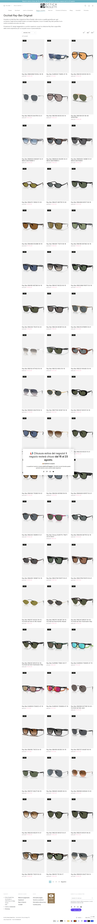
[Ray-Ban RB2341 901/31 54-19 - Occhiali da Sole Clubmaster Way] (33, 645)
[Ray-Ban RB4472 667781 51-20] (58, 184)
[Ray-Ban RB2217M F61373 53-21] (82, 560)
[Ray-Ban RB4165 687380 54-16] (33, 267)
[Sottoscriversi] (92, 898)
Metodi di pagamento (24, 897)
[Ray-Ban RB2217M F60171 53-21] (58, 560)
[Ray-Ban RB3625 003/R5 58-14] (58, 773)
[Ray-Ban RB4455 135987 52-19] (33, 560)
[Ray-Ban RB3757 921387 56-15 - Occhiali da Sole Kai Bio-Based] (58, 601)
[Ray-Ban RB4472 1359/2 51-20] (33, 184)
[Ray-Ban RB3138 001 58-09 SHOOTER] (82, 97)
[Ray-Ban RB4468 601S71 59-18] (82, 184)
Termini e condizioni (38, 900)
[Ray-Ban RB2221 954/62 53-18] (82, 350)
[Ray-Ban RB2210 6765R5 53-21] (82, 309)
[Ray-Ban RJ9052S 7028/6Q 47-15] (58, 688)
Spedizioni (21, 900)
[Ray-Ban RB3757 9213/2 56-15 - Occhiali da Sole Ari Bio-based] (33, 601)
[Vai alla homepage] (48, 5)
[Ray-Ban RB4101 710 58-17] (58, 856)
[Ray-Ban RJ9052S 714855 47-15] (58, 56)
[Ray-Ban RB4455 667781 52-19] (82, 517)
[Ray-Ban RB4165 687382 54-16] (82, 226)
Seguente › (64, 881)
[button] (85, 5)
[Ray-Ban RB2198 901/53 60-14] (58, 97)
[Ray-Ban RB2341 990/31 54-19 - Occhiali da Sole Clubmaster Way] (82, 601)
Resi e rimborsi (22, 902)
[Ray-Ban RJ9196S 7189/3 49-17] (58, 645)
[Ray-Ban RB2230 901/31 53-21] (58, 814)
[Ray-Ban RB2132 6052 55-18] (58, 350)
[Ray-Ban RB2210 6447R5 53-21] (33, 97)
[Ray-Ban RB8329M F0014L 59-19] (33, 56)
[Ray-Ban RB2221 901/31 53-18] (82, 392)
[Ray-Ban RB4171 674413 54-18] (58, 433)
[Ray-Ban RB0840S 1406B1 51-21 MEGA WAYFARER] (82, 141)
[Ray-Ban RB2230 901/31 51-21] (82, 433)
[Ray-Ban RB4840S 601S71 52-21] (82, 475)
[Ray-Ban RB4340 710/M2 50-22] (33, 475)
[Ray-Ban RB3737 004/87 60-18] (82, 731)
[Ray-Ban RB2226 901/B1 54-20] (58, 309)
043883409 (12, 906)
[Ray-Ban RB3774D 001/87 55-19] (58, 392)
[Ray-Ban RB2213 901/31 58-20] (82, 814)
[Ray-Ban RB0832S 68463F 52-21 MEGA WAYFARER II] (33, 141)
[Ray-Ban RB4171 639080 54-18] (33, 433)
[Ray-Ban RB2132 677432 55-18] (33, 350)
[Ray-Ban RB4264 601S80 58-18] (58, 475)
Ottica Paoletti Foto (11, 917)
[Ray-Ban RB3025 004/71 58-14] (82, 856)
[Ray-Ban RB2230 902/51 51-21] (33, 814)
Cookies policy (37, 904)
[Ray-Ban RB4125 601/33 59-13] (82, 56)
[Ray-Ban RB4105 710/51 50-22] (33, 856)
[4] (92, 32)
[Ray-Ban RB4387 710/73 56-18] (58, 226)
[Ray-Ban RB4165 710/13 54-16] (33, 731)
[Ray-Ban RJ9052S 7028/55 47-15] (82, 645)
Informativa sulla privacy (39, 902)
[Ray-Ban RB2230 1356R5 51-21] (33, 517)
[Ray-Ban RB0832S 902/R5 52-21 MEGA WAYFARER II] (58, 141)
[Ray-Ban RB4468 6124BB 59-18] (33, 226)
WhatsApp (7, 908)
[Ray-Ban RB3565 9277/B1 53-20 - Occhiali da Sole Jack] (82, 688)
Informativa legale (37, 897)
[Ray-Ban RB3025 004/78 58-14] (33, 392)
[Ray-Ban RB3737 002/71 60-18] (33, 773)
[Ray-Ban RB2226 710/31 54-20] (33, 309)
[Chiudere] (71, 451)
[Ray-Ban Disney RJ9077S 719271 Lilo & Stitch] (58, 517)
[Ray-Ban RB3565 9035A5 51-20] (82, 773)
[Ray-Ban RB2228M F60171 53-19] (82, 267)
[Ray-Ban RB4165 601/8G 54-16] (58, 731)
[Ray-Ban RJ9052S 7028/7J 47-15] (33, 688)
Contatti (20, 904)
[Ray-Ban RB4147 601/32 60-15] (58, 267)
